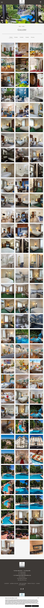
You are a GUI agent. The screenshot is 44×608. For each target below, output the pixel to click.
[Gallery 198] (36, 517)
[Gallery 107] (22, 65)
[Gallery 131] (22, 185)
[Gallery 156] (36, 306)
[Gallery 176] (22, 412)
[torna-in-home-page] (22, 565)
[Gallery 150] (36, 276)
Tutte (11, 37)
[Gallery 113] (22, 95)
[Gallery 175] (7, 412)
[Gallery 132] (36, 185)
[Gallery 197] (22, 517)
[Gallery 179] (22, 427)
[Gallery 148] (7, 276)
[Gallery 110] (22, 80)
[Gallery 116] (22, 110)
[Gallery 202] (7, 547)
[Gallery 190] (7, 487)
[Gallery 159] (36, 321)
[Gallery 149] (22, 276)
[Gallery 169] (7, 382)
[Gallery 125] (22, 155)
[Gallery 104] (22, 50)
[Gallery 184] (7, 457)
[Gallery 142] (7, 246)
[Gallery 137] (22, 216)
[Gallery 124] (7, 155)
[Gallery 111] (36, 80)
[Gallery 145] (7, 261)
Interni (21, 37)
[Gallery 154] (7, 306)
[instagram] (21, 589)
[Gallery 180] (36, 427)
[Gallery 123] (36, 140)
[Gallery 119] (22, 125)
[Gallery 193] (7, 502)
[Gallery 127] (7, 170)
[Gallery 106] (7, 65)
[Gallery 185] (22, 457)
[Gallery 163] (7, 351)
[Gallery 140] (22, 231)
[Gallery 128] (22, 170)
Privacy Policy (31, 583)
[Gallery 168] (36, 366)
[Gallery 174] (36, 397)
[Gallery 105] (36, 50)
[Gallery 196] (7, 517)
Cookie (38, 583)
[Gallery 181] (7, 442)
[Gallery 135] (36, 201)
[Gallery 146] (22, 261)
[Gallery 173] (22, 397)
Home (20, 26)
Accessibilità (22, 584)
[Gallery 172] (7, 397)
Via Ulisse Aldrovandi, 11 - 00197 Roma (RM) (22, 570)
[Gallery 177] (36, 412)
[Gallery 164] (22, 351)
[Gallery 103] (7, 50)
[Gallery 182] (22, 442)
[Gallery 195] (36, 502)
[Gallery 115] (7, 110)
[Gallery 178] (7, 427)
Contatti (6, 583)
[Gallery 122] (22, 140)
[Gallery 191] (22, 487)
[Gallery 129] (36, 170)
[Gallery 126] (36, 155)
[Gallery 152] (22, 291)
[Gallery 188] (22, 472)
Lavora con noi (14, 583)
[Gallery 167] (22, 366)
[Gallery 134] (22, 201)
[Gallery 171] (36, 382)
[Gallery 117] (36, 110)
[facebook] (23, 589)
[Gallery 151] (7, 291)
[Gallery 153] (36, 291)
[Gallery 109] (7, 80)
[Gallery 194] (22, 502)
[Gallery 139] (7, 231)
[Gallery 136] (7, 216)
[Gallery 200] (22, 532)
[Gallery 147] (36, 261)
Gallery (23, 26)
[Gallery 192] (36, 487)
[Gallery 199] (7, 532)
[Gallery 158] (22, 321)
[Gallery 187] (7, 472)
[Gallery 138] (36, 216)
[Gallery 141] (36, 231)
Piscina (32, 37)
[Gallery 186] (36, 457)
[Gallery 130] (7, 185)
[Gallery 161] (22, 336)
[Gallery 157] (7, 321)
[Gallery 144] (36, 246)
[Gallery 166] (7, 366)
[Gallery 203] (36, 547)
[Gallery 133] (7, 201)
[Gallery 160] (7, 336)
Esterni (16, 37)
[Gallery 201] (36, 532)
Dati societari (22, 583)
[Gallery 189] (36, 472)
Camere (27, 37)
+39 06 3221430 (22, 572)
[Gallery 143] (22, 246)
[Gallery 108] (36, 65)
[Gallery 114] (36, 95)
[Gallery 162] (36, 336)
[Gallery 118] (7, 125)
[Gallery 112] (7, 95)
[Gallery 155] (22, 306)
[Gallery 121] (7, 140)
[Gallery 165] (36, 351)
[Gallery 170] (22, 382)
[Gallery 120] (36, 125)
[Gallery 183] (36, 442)
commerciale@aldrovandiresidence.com (23, 575)
